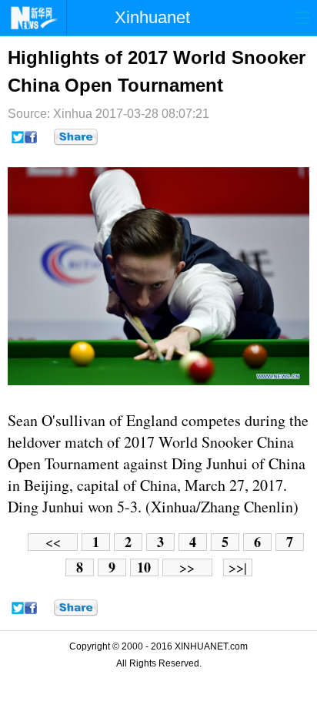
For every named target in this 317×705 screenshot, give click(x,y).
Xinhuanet (152, 17)
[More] (76, 137)
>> (187, 567)
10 (144, 567)
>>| (238, 567)
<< (53, 542)
